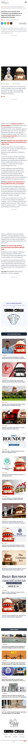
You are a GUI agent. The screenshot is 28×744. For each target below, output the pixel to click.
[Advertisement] (14, 50)
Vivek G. (3, 20)
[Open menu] (26, 2)
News (5, 6)
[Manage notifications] (25, 741)
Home (2, 6)
